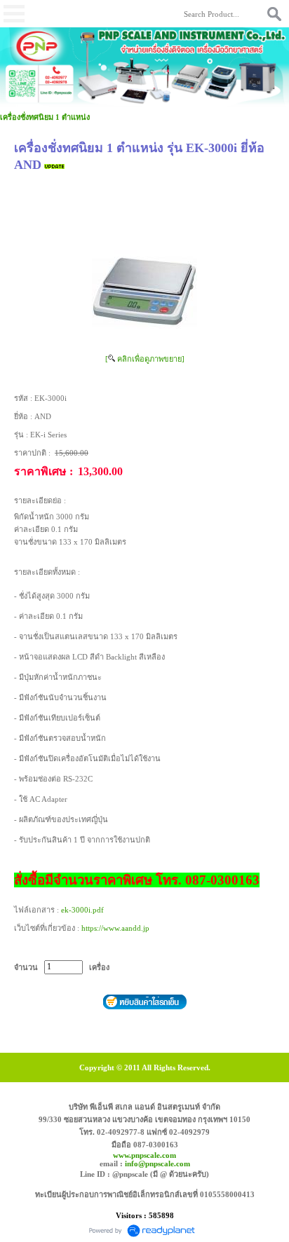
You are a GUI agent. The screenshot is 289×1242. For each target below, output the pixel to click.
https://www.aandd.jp (115, 928)
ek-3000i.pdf (82, 910)
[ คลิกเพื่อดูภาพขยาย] (144, 359)
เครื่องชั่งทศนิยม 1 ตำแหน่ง (45, 117)
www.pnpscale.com (144, 1155)
